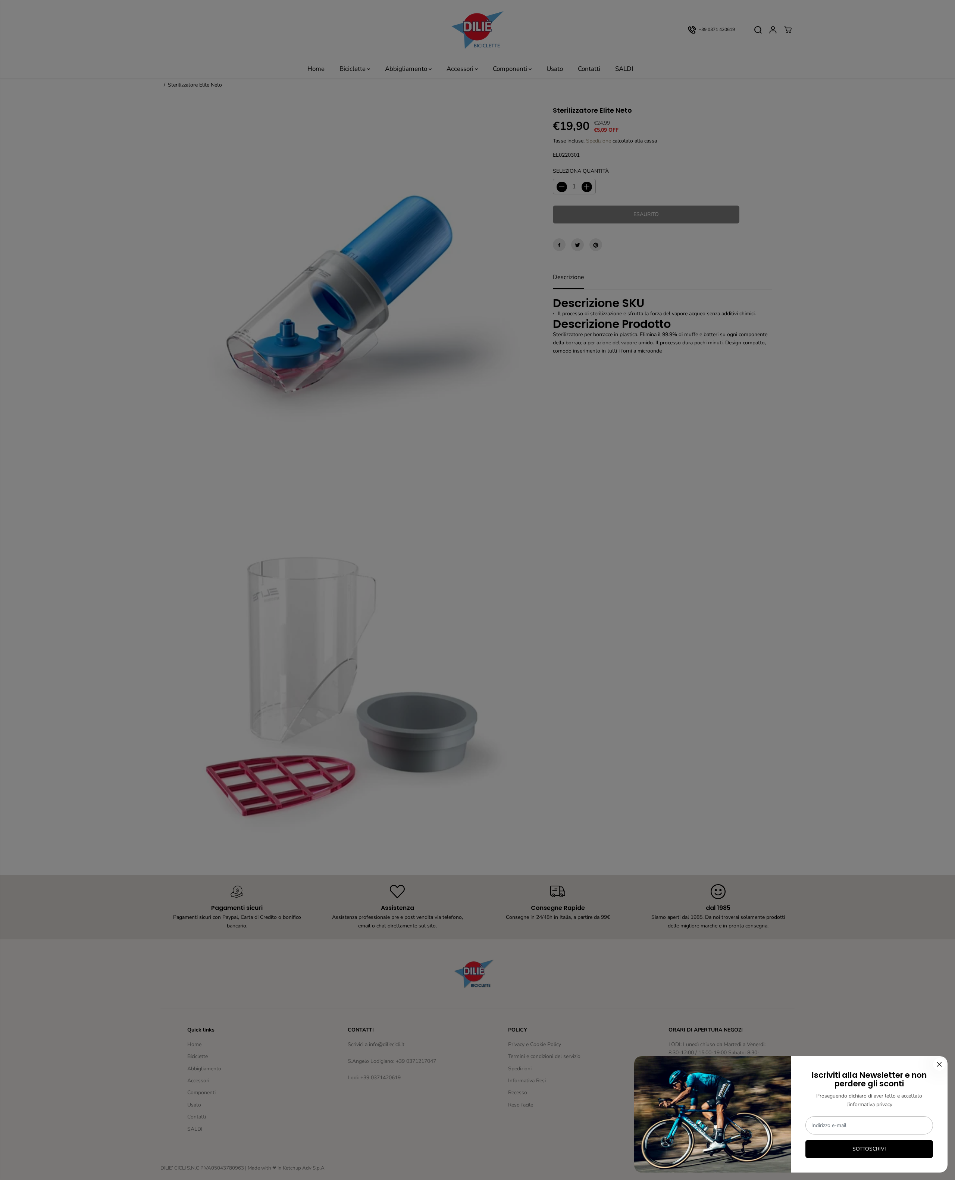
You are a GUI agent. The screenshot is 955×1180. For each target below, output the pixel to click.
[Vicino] (939, 1064)
